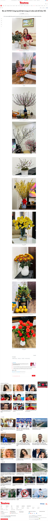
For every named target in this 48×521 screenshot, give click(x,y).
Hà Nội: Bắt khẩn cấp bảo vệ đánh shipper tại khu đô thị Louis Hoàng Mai (23, 444)
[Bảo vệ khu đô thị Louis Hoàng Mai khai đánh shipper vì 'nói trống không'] (39, 438)
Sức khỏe (14, 5)
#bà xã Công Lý (27, 358)
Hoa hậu (42, 5)
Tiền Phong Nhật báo (20, 0)
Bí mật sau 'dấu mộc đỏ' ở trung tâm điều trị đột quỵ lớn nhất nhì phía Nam (8, 499)
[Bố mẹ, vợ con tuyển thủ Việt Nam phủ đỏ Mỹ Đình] (31, 406)
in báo (43, 8)
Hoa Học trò (31, 0)
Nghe (1, 18)
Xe (29, 5)
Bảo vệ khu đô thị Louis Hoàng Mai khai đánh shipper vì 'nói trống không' (39, 444)
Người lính (27, 5)
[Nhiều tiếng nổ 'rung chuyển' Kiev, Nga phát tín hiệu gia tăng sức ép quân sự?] (18, 480)
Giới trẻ (19, 5)
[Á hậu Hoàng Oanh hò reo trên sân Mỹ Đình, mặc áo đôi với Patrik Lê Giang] (6, 406)
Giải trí (34, 5)
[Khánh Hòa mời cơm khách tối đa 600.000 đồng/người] (39, 422)
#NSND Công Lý (14, 358)
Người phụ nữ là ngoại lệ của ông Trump (18, 392)
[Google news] (37, 513)
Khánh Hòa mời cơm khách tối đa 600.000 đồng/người (38, 428)
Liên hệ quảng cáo (12, 511)
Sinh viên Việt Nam (26, 0)
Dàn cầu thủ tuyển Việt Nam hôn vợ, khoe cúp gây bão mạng (6, 401)
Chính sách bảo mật (42, 511)
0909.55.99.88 (12, 512)
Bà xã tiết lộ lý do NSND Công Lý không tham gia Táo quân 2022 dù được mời (20, 364)
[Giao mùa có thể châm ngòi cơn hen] (39, 493)
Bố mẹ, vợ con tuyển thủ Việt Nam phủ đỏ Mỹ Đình (30, 411)
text (42, 8)
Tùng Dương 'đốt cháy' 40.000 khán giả (18, 411)
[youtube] (31, 513)
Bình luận (1, 24)
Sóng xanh (8, 5)
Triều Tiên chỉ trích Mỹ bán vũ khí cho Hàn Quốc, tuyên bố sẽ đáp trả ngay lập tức (8, 474)
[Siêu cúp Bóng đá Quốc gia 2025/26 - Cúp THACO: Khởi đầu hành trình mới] (24, 422)
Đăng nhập (13, 371)
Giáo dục (37, 5)
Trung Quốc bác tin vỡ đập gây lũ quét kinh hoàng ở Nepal (23, 473)
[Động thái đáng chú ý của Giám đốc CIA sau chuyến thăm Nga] (42, 480)
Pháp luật (22, 5)
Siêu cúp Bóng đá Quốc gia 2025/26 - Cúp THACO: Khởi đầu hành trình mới (22, 429)
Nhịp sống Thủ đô (13, 509)
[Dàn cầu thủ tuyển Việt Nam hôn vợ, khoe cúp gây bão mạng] (6, 397)
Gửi (33, 375)
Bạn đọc (38, 508)
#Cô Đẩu (23, 358)
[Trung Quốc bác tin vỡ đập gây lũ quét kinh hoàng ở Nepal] (24, 467)
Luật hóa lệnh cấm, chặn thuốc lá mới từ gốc (23, 499)
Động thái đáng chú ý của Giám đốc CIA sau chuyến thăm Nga (42, 484)
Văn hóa (32, 5)
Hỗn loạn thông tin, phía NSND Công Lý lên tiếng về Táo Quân (23, 368)
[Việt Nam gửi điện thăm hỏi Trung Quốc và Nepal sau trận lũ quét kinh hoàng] (30, 480)
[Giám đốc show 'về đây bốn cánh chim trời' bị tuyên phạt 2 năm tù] (8, 438)
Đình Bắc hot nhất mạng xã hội (18, 401)
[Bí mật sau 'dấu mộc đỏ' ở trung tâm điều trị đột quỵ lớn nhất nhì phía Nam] (8, 493)
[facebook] (45, 0)
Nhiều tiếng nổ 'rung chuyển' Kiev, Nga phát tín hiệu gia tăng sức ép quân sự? (18, 484)
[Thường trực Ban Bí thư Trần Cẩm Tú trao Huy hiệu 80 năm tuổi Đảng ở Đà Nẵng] (8, 422)
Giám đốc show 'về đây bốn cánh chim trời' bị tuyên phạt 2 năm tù (8, 444)
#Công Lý (19, 358)
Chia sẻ (1, 20)
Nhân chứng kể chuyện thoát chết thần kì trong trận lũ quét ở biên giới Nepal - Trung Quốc (39, 474)
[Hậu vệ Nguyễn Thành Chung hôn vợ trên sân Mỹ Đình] (31, 397)
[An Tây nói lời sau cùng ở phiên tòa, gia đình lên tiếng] (6, 387)
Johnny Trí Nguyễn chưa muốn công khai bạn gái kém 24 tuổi (30, 392)
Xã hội (3, 5)
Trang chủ (1, 5)
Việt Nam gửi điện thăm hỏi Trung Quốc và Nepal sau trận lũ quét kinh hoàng (30, 484)
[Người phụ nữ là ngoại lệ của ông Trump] (18, 387)
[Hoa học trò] (46, 504)
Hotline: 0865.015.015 (14, 0)
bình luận (45, 8)
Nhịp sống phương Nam (19, 509)
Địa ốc (11, 5)
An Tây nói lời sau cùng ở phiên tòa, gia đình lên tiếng (6, 392)
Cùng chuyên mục (4, 383)
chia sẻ (40, 8)
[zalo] (35, 513)
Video (44, 5)
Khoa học (39, 5)
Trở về (1, 26)
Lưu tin (1, 22)
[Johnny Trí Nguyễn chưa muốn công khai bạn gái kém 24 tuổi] (31, 387)
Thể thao (25, 5)
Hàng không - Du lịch (3, 509)
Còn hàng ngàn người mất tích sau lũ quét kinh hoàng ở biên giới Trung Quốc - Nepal (6, 484)
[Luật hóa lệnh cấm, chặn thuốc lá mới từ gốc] (24, 493)
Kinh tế (5, 5)
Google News (47, 8)
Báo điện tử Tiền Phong (24, 3)
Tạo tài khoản (18, 371)
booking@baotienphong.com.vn (14, 513)
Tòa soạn (34, 0)
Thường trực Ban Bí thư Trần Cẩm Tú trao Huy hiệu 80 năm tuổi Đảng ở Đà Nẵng (8, 429)
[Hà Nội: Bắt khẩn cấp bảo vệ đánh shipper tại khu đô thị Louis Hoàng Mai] (24, 438)
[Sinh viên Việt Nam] (42, 504)
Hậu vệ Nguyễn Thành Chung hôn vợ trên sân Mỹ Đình (30, 401)
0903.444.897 (21, 512)
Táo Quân (18, 314)
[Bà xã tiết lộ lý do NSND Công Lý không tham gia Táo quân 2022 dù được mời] (33, 364)
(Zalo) (15, 512)
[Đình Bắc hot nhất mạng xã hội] (18, 397)
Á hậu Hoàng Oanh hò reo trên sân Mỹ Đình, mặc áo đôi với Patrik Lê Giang (6, 411)
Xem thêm (46, 5)
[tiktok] (33, 513)
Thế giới (16, 5)
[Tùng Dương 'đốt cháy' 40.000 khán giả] (18, 406)
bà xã (21, 84)
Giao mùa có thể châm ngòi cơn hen (39, 498)
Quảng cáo (38, 0)
